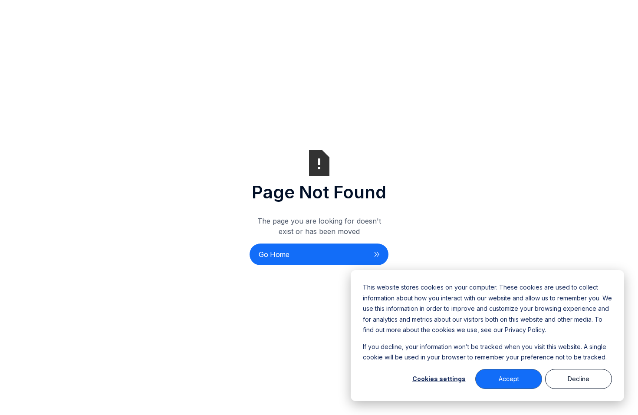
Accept (509, 378)
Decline (578, 378)
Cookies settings (439, 378)
